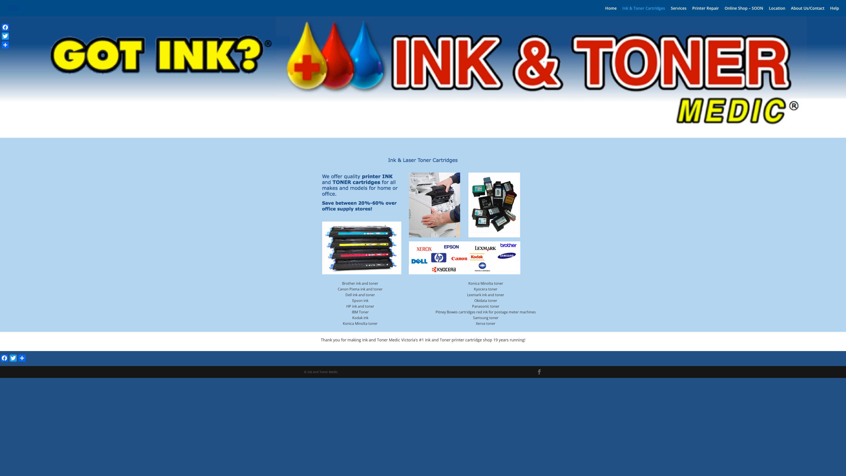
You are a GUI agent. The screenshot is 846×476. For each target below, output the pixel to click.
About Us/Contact (807, 9)
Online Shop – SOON (744, 9)
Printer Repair (705, 9)
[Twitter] (5, 36)
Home (611, 9)
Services (678, 9)
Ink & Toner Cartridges (643, 9)
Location (777, 9)
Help (834, 9)
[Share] (5, 45)
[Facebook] (5, 27)
